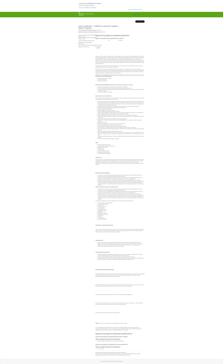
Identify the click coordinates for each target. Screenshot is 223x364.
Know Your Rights (111, 355)
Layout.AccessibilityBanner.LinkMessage (87, 7)
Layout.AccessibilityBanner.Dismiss (135, 9)
